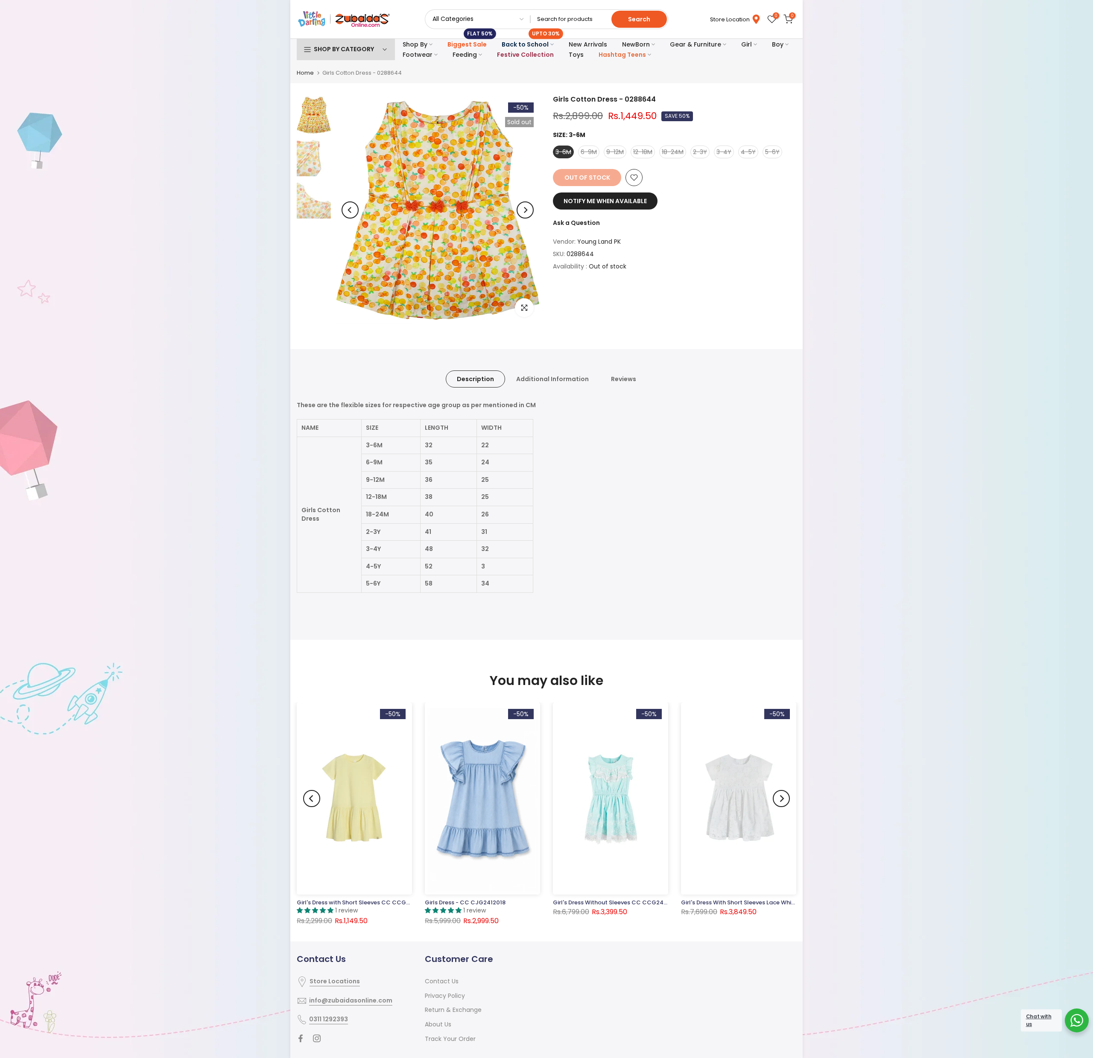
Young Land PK (599, 241)
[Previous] (350, 210)
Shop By (415, 44)
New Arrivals (588, 44)
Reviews (623, 379)
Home (305, 73)
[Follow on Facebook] (300, 1038)
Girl (746, 44)
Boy (777, 44)
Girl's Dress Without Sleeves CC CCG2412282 (616, 902)
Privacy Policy (445, 995)
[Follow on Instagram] (317, 1038)
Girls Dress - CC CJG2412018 (465, 902)
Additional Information (552, 379)
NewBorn (636, 44)
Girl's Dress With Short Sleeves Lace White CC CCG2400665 (764, 902)
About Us (438, 1024)
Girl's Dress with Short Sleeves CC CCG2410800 (363, 902)
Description (475, 379)
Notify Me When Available (605, 201)
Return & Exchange (453, 1010)
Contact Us (442, 981)
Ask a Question (576, 223)
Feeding (465, 54)
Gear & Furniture (695, 44)
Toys (576, 54)
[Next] (525, 210)
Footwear (418, 54)
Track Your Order (450, 1039)
